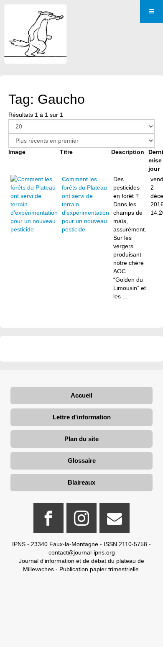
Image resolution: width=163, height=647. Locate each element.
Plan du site (81, 438)
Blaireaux (81, 482)
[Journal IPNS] (35, 15)
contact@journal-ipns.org (81, 552)
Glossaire (82, 460)
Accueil (81, 395)
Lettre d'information (82, 417)
